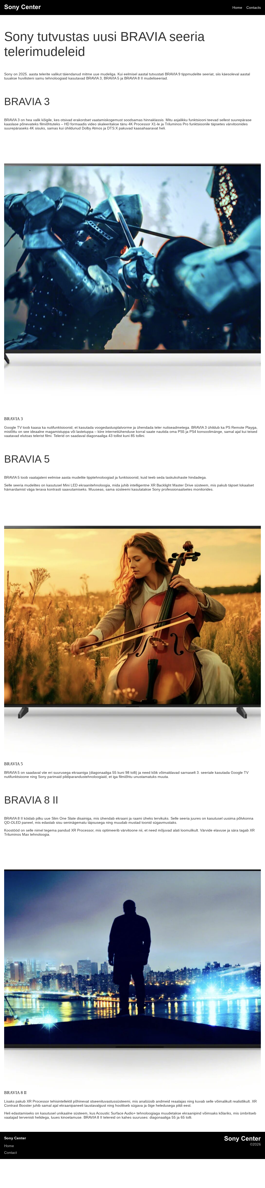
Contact (10, 1152)
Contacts (253, 7)
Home (237, 7)
